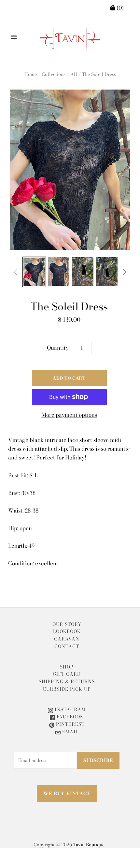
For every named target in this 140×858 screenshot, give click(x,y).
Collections (53, 74)
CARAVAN (66, 638)
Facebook (69, 716)
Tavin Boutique (89, 844)
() (119, 8)
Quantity (58, 348)
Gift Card (67, 674)
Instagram (69, 709)
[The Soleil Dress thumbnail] (34, 272)
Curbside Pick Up (67, 689)
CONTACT (66, 646)
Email (69, 731)
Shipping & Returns (67, 681)
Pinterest (69, 724)
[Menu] (14, 37)
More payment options (69, 415)
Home (30, 74)
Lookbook (67, 631)
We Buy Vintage (67, 793)
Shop (67, 666)
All (73, 74)
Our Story (66, 624)
